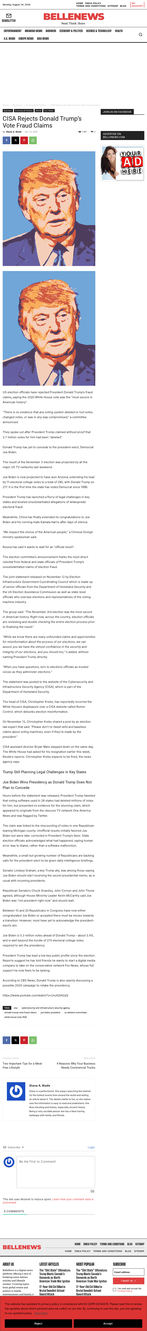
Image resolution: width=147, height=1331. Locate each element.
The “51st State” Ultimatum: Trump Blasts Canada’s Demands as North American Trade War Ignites (55, 1275)
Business (17, 105)
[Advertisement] (73, 71)
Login (91, 1147)
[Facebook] (6, 140)
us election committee (76, 1012)
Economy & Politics (36, 105)
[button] (140, 34)
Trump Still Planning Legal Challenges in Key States (44, 772)
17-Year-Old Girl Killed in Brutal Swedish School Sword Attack (52, 1290)
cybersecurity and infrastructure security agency (46, 1007)
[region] (73, 1313)
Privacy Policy (125, 1290)
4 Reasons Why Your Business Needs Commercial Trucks (76, 1065)
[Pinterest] (24, 140)
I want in (127, 1281)
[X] (15, 140)
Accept (108, 1323)
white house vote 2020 (15, 1017)
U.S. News (49, 110)
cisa (15, 1007)
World (38, 110)
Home (6, 105)
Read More (41, 1313)
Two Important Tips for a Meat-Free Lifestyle (22, 1065)
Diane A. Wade (14, 131)
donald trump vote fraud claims (20, 1012)
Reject (38, 1323)
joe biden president (50, 1012)
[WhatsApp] (33, 140)
